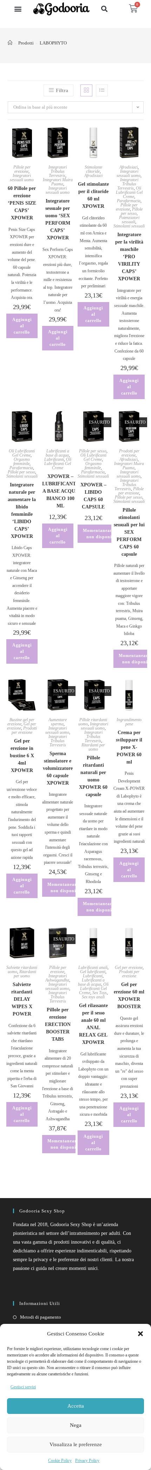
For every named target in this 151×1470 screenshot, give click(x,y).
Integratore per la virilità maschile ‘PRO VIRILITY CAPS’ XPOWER (129, 256)
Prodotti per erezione (129, 453)
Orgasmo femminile (21, 461)
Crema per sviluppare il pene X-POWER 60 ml (129, 747)
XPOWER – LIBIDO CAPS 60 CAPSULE (93, 496)
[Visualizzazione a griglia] (86, 90)
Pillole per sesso (132, 211)
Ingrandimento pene (129, 721)
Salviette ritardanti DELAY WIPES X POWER (21, 999)
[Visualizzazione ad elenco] (102, 90)
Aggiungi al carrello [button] (22, 326)
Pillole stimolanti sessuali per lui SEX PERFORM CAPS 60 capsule (129, 532)
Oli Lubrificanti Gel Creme (129, 192)
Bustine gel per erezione (20, 721)
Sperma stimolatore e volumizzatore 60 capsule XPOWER (58, 768)
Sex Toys (99, 992)
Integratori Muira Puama (58, 181)
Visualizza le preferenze (76, 1444)
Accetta (75, 1406)
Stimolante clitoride (93, 169)
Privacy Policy (87, 1460)
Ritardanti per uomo (93, 747)
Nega (75, 1425)
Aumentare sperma (57, 721)
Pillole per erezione (22, 169)
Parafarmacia (128, 200)
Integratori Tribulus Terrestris (57, 171)
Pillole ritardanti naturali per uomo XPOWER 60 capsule (93, 776)
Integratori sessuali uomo (22, 177)
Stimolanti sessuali (129, 226)
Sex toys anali (93, 996)
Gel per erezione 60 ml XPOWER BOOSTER (129, 995)
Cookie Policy (60, 1460)
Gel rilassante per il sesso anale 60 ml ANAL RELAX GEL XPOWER (93, 1024)
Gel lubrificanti (92, 971)
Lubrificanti (54, 459)
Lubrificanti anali (92, 967)
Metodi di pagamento (40, 1317)
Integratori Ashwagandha (57, 978)
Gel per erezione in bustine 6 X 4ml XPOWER (22, 755)
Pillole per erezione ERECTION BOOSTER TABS (58, 1024)
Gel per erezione (129, 967)
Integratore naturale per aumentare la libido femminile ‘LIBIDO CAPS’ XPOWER (22, 510)
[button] (140, 1333)
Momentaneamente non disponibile (103, 533)
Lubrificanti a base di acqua (57, 453)
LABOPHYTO (53, 43)
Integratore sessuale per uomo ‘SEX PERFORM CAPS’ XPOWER (57, 219)
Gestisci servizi (23, 1386)
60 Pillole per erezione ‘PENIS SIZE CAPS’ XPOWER (22, 203)
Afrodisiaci (93, 175)
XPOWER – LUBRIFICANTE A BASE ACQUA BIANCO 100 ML (60, 491)
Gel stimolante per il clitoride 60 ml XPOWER (93, 195)
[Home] (10, 43)
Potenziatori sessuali (129, 219)
